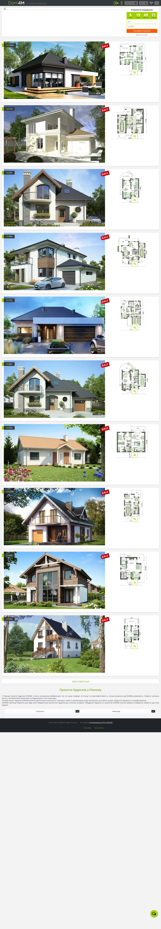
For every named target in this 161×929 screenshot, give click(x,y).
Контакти (129, 3)
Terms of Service (98, 727)
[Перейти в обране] (151, 2)
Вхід (142, 3)
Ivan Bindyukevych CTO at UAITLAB (100, 723)
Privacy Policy (87, 727)
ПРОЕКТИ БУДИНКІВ (36, 3)
